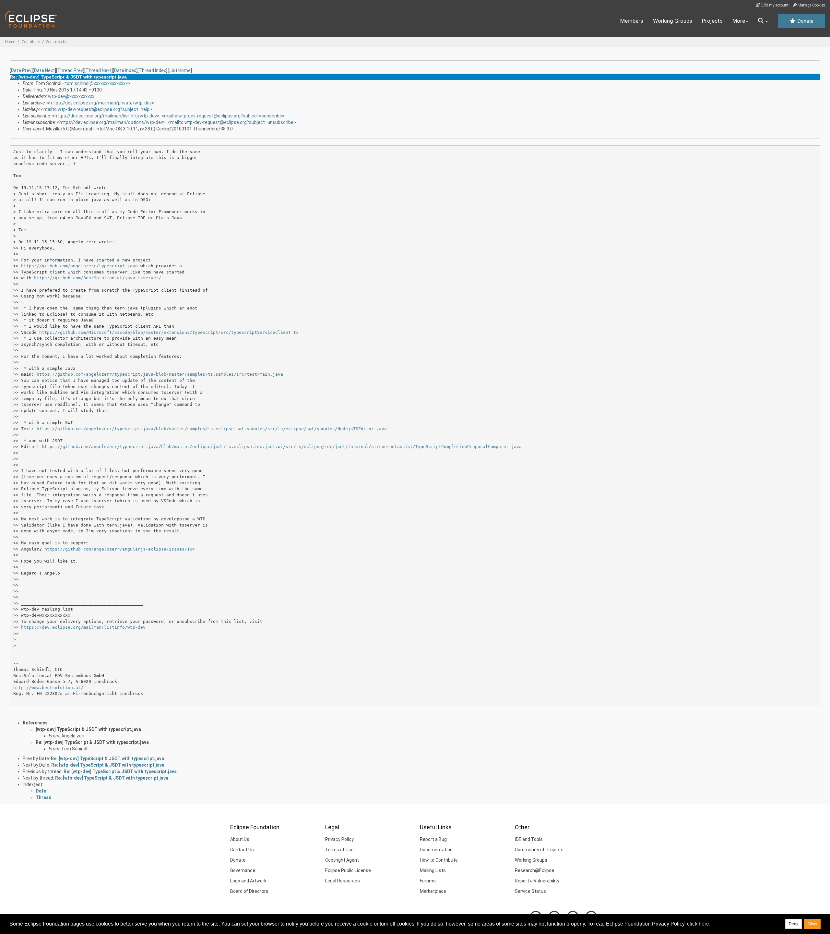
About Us (239, 839)
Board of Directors (249, 891)
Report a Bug (433, 839)
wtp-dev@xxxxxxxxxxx (71, 96)
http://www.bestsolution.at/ (48, 687)
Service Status (530, 891)
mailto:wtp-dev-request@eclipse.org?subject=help (96, 109)
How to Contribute (439, 860)
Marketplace (433, 891)
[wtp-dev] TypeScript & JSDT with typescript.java (88, 729)
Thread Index (152, 70)
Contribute (31, 42)
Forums (428, 880)
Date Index (125, 70)
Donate (804, 21)
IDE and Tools (529, 839)
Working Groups (672, 21)
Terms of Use (339, 849)
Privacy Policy (339, 839)
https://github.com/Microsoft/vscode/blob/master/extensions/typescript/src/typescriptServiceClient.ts (169, 332)
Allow (812, 924)
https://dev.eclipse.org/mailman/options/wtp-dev (111, 122)
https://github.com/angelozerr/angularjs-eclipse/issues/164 (119, 549)
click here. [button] (698, 924)
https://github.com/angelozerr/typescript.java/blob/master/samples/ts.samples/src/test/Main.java (160, 374)
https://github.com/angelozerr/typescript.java (79, 265)
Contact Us (242, 849)
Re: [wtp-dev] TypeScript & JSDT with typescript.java (92, 742)
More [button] (738, 21)
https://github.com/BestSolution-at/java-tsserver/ (97, 277)
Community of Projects (539, 849)
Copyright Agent (342, 860)
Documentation (436, 849)
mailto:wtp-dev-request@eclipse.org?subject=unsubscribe (231, 122)
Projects (712, 21)
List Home (180, 70)
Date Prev (21, 70)
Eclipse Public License (348, 870)
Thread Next (99, 70)
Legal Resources (342, 880)
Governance (242, 870)
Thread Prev (70, 70)
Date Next (44, 70)
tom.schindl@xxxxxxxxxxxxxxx (96, 83)
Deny (793, 924)
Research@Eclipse (534, 870)
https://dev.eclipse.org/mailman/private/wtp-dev (100, 102)
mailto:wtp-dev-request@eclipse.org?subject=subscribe (223, 115)
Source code (55, 42)
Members (631, 21)
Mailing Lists (433, 870)
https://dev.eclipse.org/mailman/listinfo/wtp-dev (105, 115)
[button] (763, 21)
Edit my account (774, 5)
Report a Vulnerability (537, 880)
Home (10, 42)
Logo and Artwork (248, 880)
